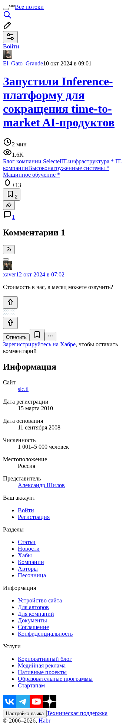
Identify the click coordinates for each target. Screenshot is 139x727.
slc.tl (23, 389)
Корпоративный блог (45, 659)
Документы (32, 620)
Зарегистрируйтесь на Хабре (39, 344)
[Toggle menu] (6, 9)
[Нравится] (10, 302)
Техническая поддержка (77, 713)
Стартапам (31, 685)
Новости (29, 549)
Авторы (28, 568)
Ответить (16, 337)
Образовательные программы (55, 679)
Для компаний (36, 614)
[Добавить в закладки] (37, 335)
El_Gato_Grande (23, 63)
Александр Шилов (41, 485)
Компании (31, 562)
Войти (26, 510)
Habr (43, 720)
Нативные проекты (42, 672)
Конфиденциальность (45, 634)
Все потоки (29, 7)
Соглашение (33, 627)
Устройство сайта (40, 600)
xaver (9, 274)
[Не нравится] (10, 323)
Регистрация (34, 517)
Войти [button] (11, 46)
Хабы (25, 555)
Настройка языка (25, 713)
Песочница (32, 575)
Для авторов (33, 607)
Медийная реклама (42, 665)
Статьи (27, 542)
